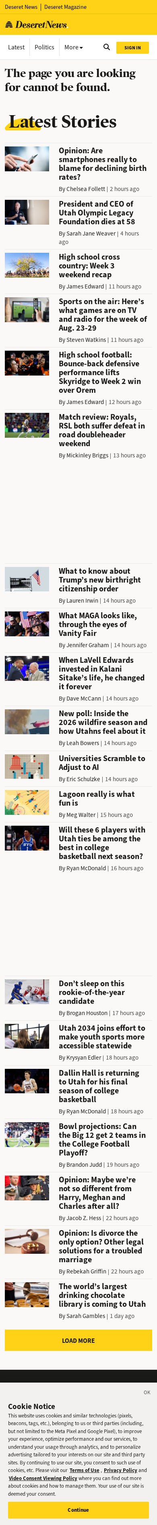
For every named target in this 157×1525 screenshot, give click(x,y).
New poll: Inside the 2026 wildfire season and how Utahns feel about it (103, 722)
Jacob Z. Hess (83, 1218)
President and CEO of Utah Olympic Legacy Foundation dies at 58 (97, 213)
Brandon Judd (84, 1165)
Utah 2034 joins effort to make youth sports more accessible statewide (102, 1037)
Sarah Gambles (85, 1316)
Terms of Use (84, 1470)
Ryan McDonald (86, 868)
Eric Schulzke (83, 779)
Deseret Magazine (65, 7)
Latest (16, 47)
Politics (44, 47)
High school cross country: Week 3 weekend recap (89, 266)
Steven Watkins (86, 340)
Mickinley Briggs (87, 455)
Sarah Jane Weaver (91, 233)
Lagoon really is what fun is (97, 798)
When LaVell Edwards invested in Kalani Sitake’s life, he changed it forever (102, 673)
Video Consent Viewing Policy (43, 1478)
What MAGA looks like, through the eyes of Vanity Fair (98, 624)
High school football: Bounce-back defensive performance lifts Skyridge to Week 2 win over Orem (100, 372)
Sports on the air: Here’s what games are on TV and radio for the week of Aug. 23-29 (103, 314)
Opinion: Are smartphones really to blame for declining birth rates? (103, 164)
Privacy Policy (120, 1470)
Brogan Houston (86, 1013)
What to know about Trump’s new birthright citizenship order (100, 580)
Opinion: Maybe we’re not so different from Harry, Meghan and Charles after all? (97, 1193)
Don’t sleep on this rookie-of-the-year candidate (92, 992)
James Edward (85, 286)
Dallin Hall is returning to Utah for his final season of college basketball (99, 1086)
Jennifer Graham (87, 645)
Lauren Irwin (82, 601)
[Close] (147, 1394)
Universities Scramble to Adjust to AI (102, 763)
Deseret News (21, 7)
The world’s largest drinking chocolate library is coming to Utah (102, 1295)
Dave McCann (83, 698)
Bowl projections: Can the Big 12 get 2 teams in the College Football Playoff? (102, 1139)
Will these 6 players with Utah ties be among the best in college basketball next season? (102, 843)
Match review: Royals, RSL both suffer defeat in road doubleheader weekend (102, 430)
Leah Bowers (82, 743)
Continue (78, 1510)
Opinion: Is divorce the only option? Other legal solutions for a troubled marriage (101, 1246)
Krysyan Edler (83, 1058)
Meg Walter (80, 815)
